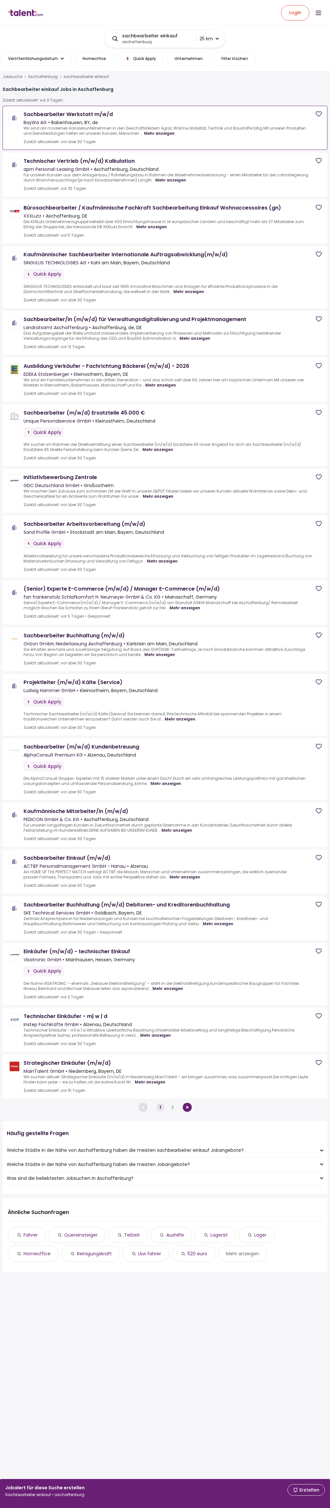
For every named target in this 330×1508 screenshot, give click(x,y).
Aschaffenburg (43, 77)
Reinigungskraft (94, 1253)
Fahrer (31, 1235)
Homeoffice (37, 1253)
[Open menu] (318, 13)
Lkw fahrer (149, 1253)
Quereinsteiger (81, 1235)
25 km (206, 38)
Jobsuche (12, 77)
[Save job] (318, 114)
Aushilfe (175, 1235)
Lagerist (219, 1235)
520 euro (197, 1253)
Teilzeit (132, 1235)
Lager (260, 1235)
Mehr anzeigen (159, 133)
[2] (187, 1107)
